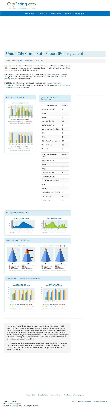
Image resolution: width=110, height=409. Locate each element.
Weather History (56, 13)
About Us (74, 401)
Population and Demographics (75, 13)
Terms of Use (97, 401)
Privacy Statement (85, 401)
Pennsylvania (29, 61)
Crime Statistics (43, 13)
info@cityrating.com (14, 403)
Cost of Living (29, 13)
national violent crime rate (58, 74)
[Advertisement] (55, 33)
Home (8, 61)
